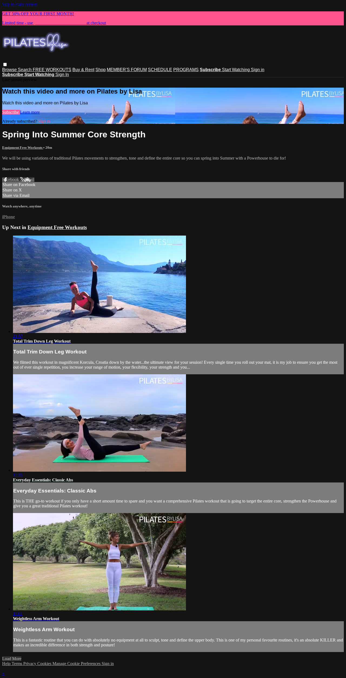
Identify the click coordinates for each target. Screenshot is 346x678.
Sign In (62, 74)
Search (25, 69)
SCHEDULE (160, 69)
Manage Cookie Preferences (77, 663)
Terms (17, 663)
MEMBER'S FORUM (127, 69)
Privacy (30, 663)
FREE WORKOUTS (52, 69)
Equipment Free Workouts (22, 147)
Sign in (257, 69)
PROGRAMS (186, 69)
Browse (10, 69)
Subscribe (11, 112)
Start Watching (236, 69)
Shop (100, 69)
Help (7, 663)
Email (29, 179)
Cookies (44, 663)
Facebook (11, 179)
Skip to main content (19, 4)
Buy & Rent (83, 69)
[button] (5, 64)
